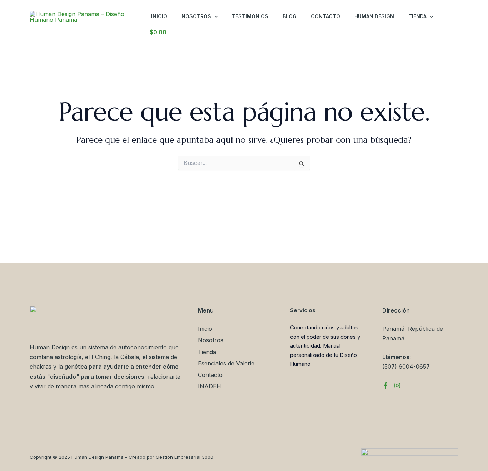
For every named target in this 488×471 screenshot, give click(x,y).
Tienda (417, 16)
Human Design (374, 16)
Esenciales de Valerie (226, 363)
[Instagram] (397, 385)
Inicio (159, 16)
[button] (214, 16)
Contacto (325, 16)
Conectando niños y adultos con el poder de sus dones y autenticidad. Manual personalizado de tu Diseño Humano (325, 345)
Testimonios (250, 16)
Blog (290, 16)
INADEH (209, 386)
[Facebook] (385, 385)
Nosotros (196, 16)
